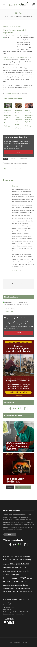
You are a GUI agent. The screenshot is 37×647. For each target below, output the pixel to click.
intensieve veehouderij (11, 571)
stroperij (20, 585)
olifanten (6, 581)
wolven (25, 591)
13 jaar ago (14, 270)
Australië (21, 556)
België (25, 556)
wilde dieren (19, 591)
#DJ (5, 160)
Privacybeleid (7, 599)
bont (28, 556)
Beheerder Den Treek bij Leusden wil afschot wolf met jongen (18, 117)
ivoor (17, 571)
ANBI (27, 599)
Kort (13, 26)
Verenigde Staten (20, 588)
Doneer (19, 152)
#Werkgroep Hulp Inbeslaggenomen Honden (15, 163)
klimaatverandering (11, 578)
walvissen (12, 591)
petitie (21, 581)
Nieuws (11, 16)
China (5, 560)
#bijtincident (23, 158)
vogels (28, 588)
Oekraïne (29, 578)
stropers (26, 585)
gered (18, 564)
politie (25, 581)
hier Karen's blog (10, 309)
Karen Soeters (23, 302)
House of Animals (13, 304)
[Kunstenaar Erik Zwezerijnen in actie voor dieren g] (18, 468)
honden (24, 563)
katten (12, 574)
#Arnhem (13, 158)
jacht (20, 571)
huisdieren (21, 568)
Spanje (14, 585)
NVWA (23, 578)
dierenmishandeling (22, 559)
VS (31, 588)
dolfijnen (12, 564)
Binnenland (7, 26)
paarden (16, 582)
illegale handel (29, 568)
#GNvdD (6, 556)
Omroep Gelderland (11, 93)
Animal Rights (13, 556)
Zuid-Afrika (29, 591)
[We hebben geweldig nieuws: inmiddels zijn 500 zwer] (18, 436)
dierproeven (6, 564)
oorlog (12, 581)
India (4, 571)
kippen (17, 574)
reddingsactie (6, 585)
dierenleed (11, 560)
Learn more (9, 534)
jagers (24, 571)
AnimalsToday (6, 35)
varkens (6, 588)
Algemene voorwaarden (18, 599)
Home (6, 16)
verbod (12, 588)
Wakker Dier (6, 591)
